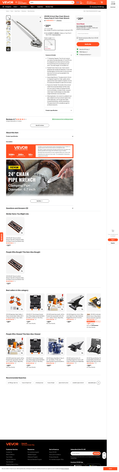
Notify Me (88, 44)
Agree (110, 468)
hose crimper (50, 382)
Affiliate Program (32, 454)
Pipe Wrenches (31, 11)
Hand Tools (17, 11)
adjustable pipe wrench (94, 382)
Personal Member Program (35, 459)
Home (7, 11)
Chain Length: (48, 38)
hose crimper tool (26, 382)
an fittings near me (13, 382)
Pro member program (33, 452)
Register (113, 243)
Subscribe (96, 453)
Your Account (9, 462)
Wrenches (24, 11)
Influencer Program (33, 457)
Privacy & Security (53, 457)
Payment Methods (11, 459)
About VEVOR (52, 452)
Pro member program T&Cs (56, 459)
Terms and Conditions (55, 454)
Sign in (112, 239)
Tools (12, 11)
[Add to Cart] (22, 233)
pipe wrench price (63, 382)
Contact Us (9, 452)
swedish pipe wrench (78, 382)
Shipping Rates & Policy (12, 464)
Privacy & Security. (65, 468)
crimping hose (39, 382)
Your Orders (9, 457)
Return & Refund (10, 454)
